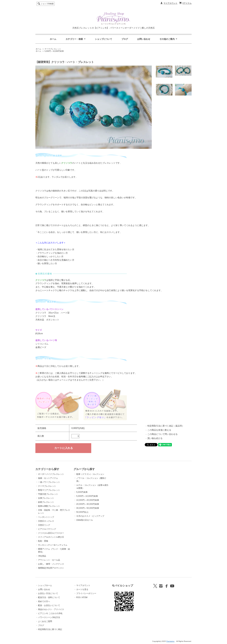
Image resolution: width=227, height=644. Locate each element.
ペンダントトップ (46, 517)
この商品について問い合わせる (162, 434)
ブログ (124, 39)
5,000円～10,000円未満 (54, 51)
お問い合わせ (143, 39)
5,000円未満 (81, 492)
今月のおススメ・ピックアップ (90, 516)
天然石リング (44, 525)
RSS (78, 597)
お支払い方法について (48, 593)
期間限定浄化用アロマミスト (51, 568)
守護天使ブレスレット (48, 494)
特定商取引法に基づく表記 (50, 629)
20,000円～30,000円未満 (87, 504)
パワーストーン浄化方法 (49, 617)
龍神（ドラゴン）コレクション (90, 474)
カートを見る (82, 589)
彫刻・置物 (43, 541)
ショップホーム (45, 585)
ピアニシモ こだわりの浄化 (50, 613)
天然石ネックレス (46, 521)
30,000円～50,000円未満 (87, 508)
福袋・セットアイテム (48, 478)
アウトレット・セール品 (49, 560)
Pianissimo (170, 641)
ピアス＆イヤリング (47, 529)
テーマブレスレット (53, 49)
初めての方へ (44, 601)
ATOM (84, 597)
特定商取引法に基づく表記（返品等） (165, 426)
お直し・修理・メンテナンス (51, 564)
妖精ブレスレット (46, 502)
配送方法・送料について (49, 597)
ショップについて (103, 39)
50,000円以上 (82, 512)
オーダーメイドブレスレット (51, 474)
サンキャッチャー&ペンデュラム (52, 545)
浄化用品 (42, 556)
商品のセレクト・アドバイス (51, 609)
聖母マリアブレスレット (49, 490)
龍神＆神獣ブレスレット (49, 506)
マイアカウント (170, 3)
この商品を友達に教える (159, 430)
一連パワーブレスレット (49, 482)
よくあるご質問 (45, 621)
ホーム (53, 39)
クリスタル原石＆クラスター (51, 533)
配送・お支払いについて (49, 605)
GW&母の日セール (84, 520)
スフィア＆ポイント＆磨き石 (51, 537)
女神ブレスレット (46, 498)
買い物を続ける (155, 438)
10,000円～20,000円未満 (87, 500)
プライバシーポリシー (86, 593)
